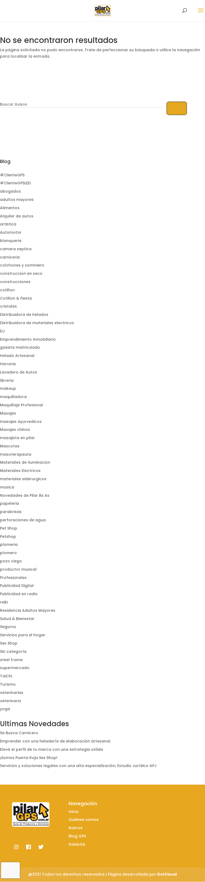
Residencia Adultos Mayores (27, 610)
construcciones (15, 281)
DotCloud (167, 874)
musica (7, 487)
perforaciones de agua (23, 520)
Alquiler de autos (16, 216)
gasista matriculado (20, 347)
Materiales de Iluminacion (25, 462)
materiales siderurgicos (23, 479)
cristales (8, 306)
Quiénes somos (84, 819)
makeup (8, 388)
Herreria (8, 364)
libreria (7, 380)
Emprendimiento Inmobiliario (28, 339)
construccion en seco (21, 273)
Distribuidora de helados (24, 314)
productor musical (18, 569)
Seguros (8, 626)
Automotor (11, 232)
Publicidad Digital (17, 585)
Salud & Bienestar (17, 618)
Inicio (74, 811)
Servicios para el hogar (22, 635)
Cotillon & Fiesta (16, 298)
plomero (8, 552)
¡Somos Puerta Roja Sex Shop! (28, 757)
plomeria (9, 544)
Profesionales (13, 577)
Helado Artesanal (17, 355)
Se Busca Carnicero (19, 733)
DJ (2, 331)
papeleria (9, 503)
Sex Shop (8, 643)
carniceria (10, 257)
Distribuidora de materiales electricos (37, 322)
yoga (5, 709)
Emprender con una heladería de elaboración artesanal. (55, 741)
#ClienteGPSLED (15, 183)
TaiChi (6, 676)
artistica (8, 224)
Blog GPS (77, 836)
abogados (10, 191)
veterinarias (11, 692)
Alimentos (9, 207)
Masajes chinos (15, 429)
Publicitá (77, 844)
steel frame (11, 659)
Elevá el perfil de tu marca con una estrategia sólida (51, 749)
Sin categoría (13, 651)
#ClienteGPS (12, 175)
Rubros (75, 828)
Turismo (8, 684)
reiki (4, 602)
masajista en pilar (17, 437)
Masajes (8, 413)
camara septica (15, 249)
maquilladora (13, 396)
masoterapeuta (15, 454)
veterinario (10, 701)
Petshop (8, 536)
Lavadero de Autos (18, 372)
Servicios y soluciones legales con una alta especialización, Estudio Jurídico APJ (78, 765)
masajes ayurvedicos (21, 421)
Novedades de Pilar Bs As (24, 495)
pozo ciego (11, 561)
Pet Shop (8, 528)
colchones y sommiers (22, 265)
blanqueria (10, 240)
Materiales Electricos (20, 470)
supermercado (14, 667)
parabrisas (11, 511)
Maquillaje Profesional (21, 405)
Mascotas (9, 446)
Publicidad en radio (19, 594)
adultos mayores (17, 199)
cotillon (7, 290)
